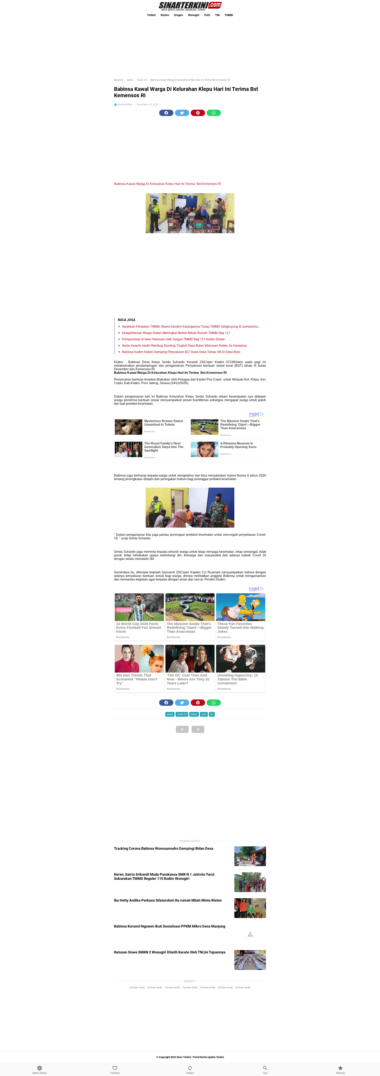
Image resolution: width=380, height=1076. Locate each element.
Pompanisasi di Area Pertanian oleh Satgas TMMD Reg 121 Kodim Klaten (173, 339)
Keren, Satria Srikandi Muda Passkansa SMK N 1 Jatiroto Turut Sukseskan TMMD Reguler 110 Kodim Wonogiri (164, 876)
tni (211, 714)
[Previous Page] (182, 729)
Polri (207, 15)
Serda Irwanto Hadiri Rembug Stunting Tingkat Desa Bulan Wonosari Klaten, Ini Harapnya (184, 345)
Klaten (165, 15)
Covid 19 (182, 714)
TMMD (229, 15)
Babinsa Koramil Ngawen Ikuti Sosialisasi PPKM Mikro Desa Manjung (169, 926)
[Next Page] (198, 729)
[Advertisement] (190, 46)
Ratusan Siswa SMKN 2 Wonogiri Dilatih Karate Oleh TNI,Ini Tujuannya (169, 952)
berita (170, 714)
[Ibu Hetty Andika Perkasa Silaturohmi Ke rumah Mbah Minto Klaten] (250, 908)
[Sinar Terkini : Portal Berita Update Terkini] (190, 6)
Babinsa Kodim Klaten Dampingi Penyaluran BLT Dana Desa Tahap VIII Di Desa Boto (181, 352)
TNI (217, 15)
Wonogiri (193, 15)
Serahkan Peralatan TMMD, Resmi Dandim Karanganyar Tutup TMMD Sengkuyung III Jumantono (190, 326)
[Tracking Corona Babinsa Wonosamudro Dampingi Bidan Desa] (250, 856)
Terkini (151, 15)
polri (203, 714)
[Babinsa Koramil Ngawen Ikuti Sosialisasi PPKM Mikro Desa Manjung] (250, 934)
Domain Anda (137, 987)
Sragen (178, 15)
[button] (166, 113)
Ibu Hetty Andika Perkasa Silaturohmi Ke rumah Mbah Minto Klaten (168, 900)
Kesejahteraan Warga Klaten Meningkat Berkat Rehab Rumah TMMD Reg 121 (176, 333)
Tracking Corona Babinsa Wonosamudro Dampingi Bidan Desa (163, 848)
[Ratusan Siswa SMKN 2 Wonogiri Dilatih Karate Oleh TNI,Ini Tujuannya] (250, 960)
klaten (194, 714)
